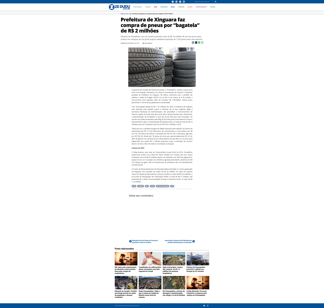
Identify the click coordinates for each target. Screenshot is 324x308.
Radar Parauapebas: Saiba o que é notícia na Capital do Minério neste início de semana (149, 294)
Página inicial (124, 13)
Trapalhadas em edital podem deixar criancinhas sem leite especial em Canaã (150, 269)
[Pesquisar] (215, 1)
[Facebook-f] (173, 2)
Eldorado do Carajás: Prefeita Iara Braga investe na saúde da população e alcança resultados (126, 294)
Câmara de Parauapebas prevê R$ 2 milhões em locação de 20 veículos (196, 269)
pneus (152, 186)
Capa (130, 13)
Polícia (190, 6)
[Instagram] (180, 2)
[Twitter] (176, 2)
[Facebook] (204, 305)
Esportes (181, 6)
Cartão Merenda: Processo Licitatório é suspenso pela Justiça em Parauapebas (197, 293)
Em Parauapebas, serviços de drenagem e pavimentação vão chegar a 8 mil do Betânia (174, 293)
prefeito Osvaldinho (162, 186)
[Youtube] (184, 2)
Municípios (163, 6)
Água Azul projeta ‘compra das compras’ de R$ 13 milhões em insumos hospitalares (173, 270)
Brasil (173, 6)
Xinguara (149, 43)
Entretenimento (201, 6)
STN (172, 186)
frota (133, 186)
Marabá (147, 6)
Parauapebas (137, 6)
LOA (147, 186)
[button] (193, 42)
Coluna (212, 6)
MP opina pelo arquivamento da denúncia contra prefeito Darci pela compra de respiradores (125, 270)
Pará (155, 6)
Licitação (140, 186)
